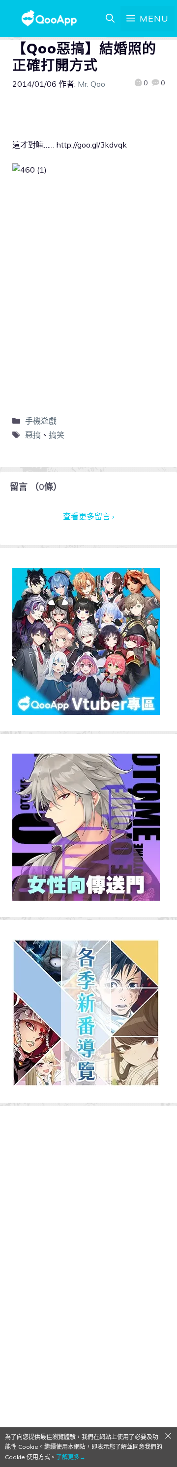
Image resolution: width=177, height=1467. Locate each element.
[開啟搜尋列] (110, 18)
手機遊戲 (41, 421)
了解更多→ (71, 1457)
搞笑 (56, 435)
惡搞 (33, 435)
